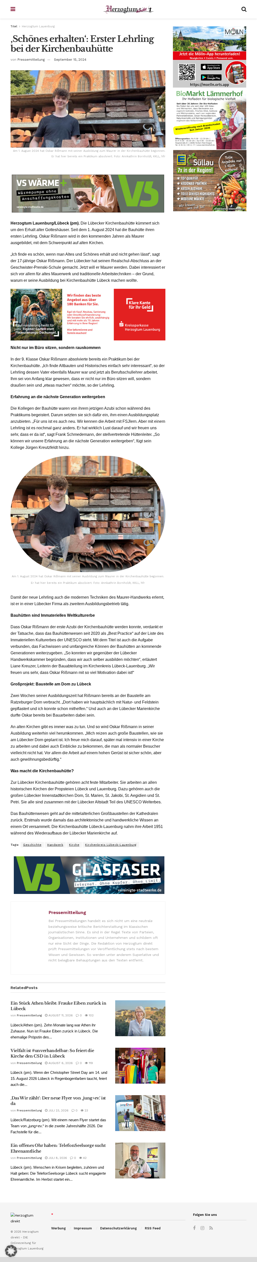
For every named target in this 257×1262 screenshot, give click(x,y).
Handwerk (55, 845)
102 (91, 1015)
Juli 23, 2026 (58, 1110)
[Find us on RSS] (211, 1228)
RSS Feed (153, 1228)
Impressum (83, 1228)
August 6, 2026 (60, 1063)
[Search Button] (243, 9)
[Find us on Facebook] (194, 1228)
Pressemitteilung (31, 59)
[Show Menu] (13, 9)
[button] (11, 1251)
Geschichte (32, 845)
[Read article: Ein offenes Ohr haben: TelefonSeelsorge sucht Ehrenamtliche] (140, 1160)
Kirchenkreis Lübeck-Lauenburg (111, 845)
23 (86, 1110)
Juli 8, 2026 (57, 1158)
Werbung (58, 1228)
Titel (14, 26)
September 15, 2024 (70, 59)
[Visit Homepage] (128, 9)
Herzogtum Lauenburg (38, 26)
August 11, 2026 (60, 1015)
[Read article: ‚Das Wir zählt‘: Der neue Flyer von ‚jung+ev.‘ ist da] (140, 1113)
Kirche (74, 845)
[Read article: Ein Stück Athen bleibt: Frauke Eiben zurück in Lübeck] (140, 1018)
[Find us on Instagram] (202, 1228)
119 (90, 1063)
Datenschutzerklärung (118, 1228)
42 (84, 1158)
